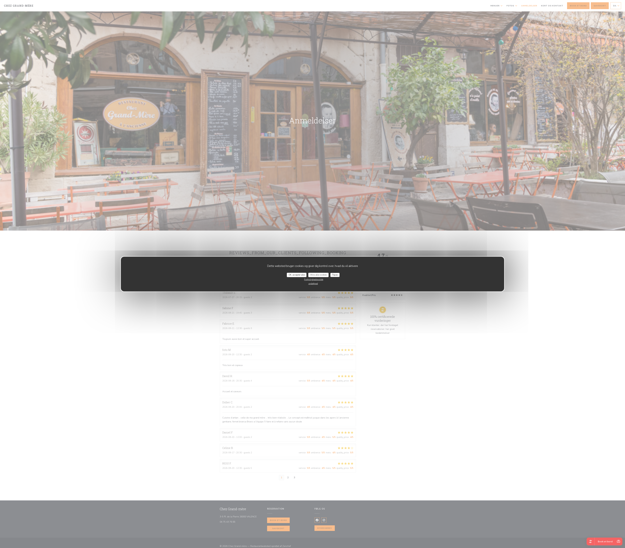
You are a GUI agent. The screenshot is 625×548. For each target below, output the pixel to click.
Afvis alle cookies (318, 274)
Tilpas (335, 274)
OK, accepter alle (297, 274)
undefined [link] (313, 283)
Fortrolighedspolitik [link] (313, 279)
